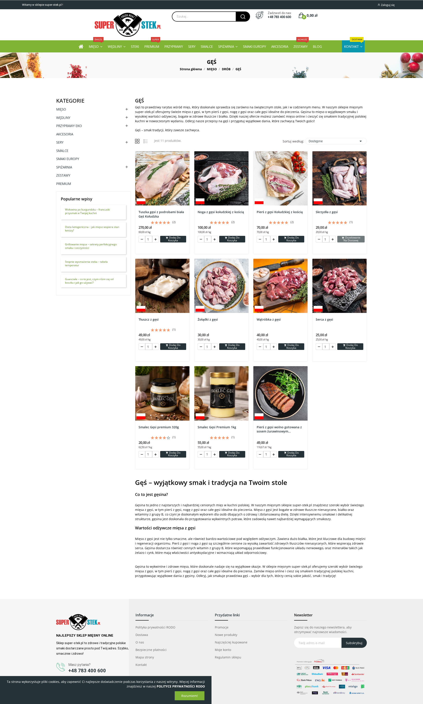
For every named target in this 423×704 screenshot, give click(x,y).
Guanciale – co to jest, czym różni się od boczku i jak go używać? (89, 281)
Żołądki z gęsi (208, 319)
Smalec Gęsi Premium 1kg (217, 427)
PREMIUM (63, 183)
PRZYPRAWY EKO (69, 126)
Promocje (221, 627)
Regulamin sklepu (228, 657)
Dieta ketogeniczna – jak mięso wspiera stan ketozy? (92, 228)
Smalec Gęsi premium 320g (159, 427)
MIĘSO (61, 109)
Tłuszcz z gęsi (149, 319)
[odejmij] (142, 239)
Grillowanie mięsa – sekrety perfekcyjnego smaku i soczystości (91, 246)
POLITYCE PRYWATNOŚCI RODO (181, 686)
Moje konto (223, 650)
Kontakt (141, 665)
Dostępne (336, 141)
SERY (59, 142)
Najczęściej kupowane (231, 642)
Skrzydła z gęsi (327, 212)
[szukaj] (243, 16)
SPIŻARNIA (64, 167)
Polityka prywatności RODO (155, 627)
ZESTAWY (63, 175)
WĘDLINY (63, 117)
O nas (139, 642)
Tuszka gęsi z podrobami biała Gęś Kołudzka (161, 214)
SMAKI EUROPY (67, 159)
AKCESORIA (64, 134)
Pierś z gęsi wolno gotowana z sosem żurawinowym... (279, 429)
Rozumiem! (189, 696)
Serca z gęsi (324, 319)
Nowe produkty (226, 635)
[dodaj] (155, 239)
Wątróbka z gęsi (269, 319)
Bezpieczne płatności (151, 650)
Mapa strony (144, 657)
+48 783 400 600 (279, 16)
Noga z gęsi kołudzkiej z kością (221, 212)
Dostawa (141, 635)
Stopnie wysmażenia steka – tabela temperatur (86, 263)
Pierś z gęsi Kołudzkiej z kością (280, 212)
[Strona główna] (81, 46)
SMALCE (62, 150)
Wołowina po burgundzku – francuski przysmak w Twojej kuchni (87, 211)
